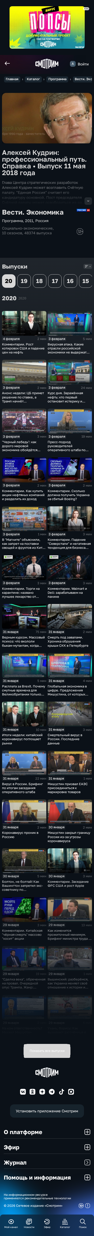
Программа (57, 79)
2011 (29, 220)
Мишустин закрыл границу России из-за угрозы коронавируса (69, 837)
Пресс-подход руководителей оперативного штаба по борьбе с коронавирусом (68, 448)
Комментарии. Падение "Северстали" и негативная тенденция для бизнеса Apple (69, 546)
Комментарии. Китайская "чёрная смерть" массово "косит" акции (22, 934)
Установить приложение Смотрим (47, 1111)
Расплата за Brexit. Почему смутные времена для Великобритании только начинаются (23, 692)
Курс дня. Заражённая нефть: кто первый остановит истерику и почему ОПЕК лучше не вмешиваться (66, 401)
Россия (42, 220)
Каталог (33, 79)
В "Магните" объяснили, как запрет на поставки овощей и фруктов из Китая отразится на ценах (24, 546)
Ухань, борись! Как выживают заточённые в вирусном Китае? (67, 1032)
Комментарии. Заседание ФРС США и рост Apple (68, 884)
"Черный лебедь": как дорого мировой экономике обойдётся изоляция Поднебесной (21, 448)
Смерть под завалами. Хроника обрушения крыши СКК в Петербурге (68, 641)
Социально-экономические (27, 228)
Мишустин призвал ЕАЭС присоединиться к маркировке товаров (68, 788)
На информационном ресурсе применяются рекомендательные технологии (37, 1196)
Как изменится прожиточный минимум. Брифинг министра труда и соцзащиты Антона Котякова (69, 938)
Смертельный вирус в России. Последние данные (65, 739)
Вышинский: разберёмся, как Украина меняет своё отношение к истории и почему (68, 985)
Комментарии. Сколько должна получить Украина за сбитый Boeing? (68, 495)
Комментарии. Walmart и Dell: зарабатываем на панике (67, 593)
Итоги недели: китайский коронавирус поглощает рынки (22, 739)
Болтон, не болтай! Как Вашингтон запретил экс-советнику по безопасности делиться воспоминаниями (22, 890)
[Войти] (73, 64)
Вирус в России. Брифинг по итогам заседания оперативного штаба (22, 788)
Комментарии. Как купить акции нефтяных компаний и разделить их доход (23, 495)
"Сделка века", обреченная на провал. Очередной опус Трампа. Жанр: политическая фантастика (23, 985)
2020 (22, 298)
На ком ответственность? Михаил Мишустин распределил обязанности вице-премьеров (23, 1034)
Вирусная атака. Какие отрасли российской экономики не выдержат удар (67, 350)
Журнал (15, 1162)
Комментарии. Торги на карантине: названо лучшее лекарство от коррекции (21, 595)
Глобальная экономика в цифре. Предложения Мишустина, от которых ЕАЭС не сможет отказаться (67, 694)
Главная (12, 79)
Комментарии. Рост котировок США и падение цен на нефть (23, 348)
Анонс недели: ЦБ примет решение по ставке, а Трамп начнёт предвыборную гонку (23, 399)
